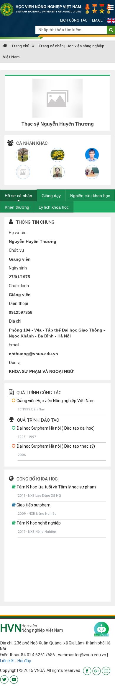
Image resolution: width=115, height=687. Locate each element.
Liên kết (7, 660)
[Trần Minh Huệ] (23, 155)
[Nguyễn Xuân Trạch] (57, 172)
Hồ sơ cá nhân (18, 195)
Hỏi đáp (24, 660)
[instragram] (106, 670)
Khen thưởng (17, 207)
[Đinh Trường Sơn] (92, 155)
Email (97, 20)
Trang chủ (19, 45)
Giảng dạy (51, 195)
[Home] (57, 9)
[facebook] (87, 670)
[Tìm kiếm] (111, 30)
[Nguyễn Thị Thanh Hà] (23, 172)
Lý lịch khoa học (54, 207)
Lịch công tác (73, 20)
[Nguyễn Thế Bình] (57, 155)
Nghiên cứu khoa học (90, 195)
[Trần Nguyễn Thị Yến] (92, 172)
